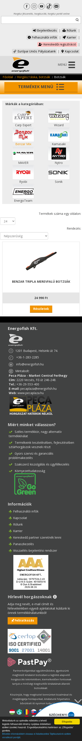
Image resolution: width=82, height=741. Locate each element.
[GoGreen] (22, 484)
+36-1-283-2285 (27, 357)
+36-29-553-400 (27, 384)
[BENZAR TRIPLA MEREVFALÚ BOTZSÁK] (41, 260)
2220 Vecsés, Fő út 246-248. (36, 380)
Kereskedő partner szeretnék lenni (37, 537)
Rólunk (71, 30)
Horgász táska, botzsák (33, 77)
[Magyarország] (12, 711)
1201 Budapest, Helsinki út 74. (36, 351)
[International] (19, 711)
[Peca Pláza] (31, 405)
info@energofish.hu (30, 364)
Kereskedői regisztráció (59, 44)
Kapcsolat (71, 51)
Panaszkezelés (23, 544)
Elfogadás (67, 721)
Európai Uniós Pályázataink (36, 51)
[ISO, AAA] (29, 639)
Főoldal (8, 77)
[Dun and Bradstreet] (28, 572)
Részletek (41, 309)
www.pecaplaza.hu (30, 393)
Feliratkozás (24, 620)
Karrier (71, 37)
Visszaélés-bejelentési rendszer (35, 550)
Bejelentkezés (46, 30)
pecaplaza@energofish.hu (38, 388)
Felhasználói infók (44, 37)
